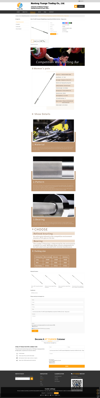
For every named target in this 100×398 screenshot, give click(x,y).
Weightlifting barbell (25, 15)
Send (35, 330)
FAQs (45, 11)
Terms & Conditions (47, 328)
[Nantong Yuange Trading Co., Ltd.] (20, 6)
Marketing (58, 395)
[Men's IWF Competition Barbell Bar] (37, 279)
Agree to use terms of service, (41, 328)
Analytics (47, 395)
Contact (51, 11)
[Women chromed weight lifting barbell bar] (51, 279)
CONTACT (81, 6)
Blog (39, 11)
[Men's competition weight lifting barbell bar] (64, 279)
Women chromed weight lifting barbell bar (50, 287)
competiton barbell (33, 15)
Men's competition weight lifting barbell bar (64, 287)
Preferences (53, 395)
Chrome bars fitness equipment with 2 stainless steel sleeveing (78, 287)
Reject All (43, 393)
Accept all (56, 393)
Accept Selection (50, 393)
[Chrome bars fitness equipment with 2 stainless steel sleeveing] (78, 279)
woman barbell (33, 47)
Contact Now (53, 33)
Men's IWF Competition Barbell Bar (37, 287)
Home (18, 11)
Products (32, 11)
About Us (25, 11)
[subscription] (31, 378)
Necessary (43, 395)
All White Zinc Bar (34, 292)
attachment (35, 326)
